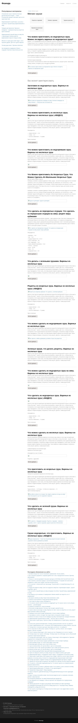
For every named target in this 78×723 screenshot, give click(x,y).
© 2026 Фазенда (7, 703)
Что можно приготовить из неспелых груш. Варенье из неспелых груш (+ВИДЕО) (48, 114)
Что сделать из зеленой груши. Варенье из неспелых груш (48, 507)
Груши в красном (68, 20)
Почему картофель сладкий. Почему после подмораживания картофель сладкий (50, 659)
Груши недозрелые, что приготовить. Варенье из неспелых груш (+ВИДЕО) (51, 534)
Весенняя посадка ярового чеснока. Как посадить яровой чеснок (46, 608)
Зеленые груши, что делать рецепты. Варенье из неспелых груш (51, 350)
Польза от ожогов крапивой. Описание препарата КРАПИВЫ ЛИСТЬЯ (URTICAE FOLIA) (51, 579)
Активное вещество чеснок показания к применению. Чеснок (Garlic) (46, 573)
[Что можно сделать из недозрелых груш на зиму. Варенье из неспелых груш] (52, 385)
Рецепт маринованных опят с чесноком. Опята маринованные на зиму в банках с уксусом (52, 625)
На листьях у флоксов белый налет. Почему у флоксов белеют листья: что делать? (51, 623)
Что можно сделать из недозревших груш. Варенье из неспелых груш (52, 324)
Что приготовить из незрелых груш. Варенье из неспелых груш (50, 470)
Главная (62, 3)
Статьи (74, 3)
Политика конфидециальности (11, 708)
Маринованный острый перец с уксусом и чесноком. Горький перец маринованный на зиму (13, 23)
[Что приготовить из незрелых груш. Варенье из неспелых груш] (52, 495)
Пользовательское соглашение (17, 706)
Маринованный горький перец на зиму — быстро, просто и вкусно (46, 618)
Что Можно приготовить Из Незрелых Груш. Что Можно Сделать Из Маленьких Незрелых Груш (50, 175)
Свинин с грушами (52, 20)
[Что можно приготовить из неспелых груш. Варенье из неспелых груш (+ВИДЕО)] (52, 118)
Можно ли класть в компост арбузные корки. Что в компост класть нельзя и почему (51, 666)
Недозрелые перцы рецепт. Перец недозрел (40, 670)
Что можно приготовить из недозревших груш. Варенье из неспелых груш (49, 151)
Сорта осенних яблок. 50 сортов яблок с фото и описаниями (45, 646)
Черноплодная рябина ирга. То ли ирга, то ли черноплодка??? (45, 668)
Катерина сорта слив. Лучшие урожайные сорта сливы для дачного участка (49, 647)
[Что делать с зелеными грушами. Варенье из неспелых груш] (52, 276)
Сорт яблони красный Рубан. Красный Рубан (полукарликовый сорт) (47, 651)
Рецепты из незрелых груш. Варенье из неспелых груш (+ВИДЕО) (51, 287)
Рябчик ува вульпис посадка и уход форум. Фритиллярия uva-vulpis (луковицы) (49, 683)
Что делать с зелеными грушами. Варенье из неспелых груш (49, 262)
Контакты (5, 706)
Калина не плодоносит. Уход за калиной (39, 606)
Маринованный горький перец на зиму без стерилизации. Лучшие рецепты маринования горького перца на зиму (13, 36)
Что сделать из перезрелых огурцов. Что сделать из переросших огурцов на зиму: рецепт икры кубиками (51, 214)
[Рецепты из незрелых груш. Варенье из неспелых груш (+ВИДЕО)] (52, 291)
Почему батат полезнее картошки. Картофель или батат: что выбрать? (48, 627)
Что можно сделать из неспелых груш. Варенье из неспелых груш (51, 433)
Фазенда (6, 3)
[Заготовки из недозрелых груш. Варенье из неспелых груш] (52, 101)
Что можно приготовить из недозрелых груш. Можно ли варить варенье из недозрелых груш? (50, 38)
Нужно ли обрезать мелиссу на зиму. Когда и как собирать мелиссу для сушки (49, 652)
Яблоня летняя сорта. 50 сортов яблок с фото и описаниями (45, 649)
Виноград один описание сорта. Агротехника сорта (42, 644)
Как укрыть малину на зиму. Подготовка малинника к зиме (44, 598)
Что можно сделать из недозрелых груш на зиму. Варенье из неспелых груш (51, 372)
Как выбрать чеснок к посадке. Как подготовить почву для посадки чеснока (49, 615)
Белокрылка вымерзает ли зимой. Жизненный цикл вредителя (45, 678)
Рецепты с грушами (37, 20)
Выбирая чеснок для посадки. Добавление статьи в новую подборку (47, 613)
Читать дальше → (32, 73)
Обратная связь (7, 711)
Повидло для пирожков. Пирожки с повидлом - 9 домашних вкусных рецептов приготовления (13, 29)
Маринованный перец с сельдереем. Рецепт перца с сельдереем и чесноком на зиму (51, 654)
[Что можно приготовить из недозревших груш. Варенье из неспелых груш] (52, 164)
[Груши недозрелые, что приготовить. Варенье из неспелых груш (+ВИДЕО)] (52, 540)
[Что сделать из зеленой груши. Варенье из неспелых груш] (52, 522)
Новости (68, 3)
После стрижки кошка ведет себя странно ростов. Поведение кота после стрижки (50, 632)
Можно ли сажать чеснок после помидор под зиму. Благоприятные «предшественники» (52, 616)
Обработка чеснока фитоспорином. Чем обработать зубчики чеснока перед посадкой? (52, 661)
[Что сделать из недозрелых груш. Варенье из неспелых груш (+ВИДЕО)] (52, 401)
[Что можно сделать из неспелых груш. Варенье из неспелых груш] (52, 456)
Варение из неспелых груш (37, 28)
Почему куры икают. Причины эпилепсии (12, 45)
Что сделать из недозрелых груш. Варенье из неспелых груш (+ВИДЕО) (49, 396)
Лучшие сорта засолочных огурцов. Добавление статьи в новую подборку (48, 640)
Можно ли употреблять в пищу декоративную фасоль (43, 599)
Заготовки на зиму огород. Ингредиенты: (40, 601)
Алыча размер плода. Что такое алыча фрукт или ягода (43, 642)
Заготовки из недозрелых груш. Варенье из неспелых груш (48, 87)
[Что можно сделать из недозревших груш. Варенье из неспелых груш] (52, 338)
